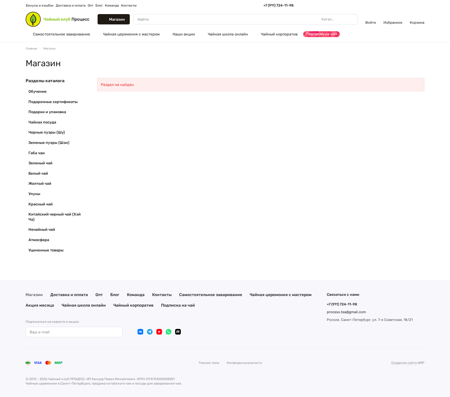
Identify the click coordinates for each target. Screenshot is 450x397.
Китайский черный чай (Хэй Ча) (54, 217)
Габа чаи (36, 153)
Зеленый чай (40, 163)
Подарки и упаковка (47, 112)
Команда (136, 294)
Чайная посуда (42, 122)
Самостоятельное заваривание (210, 294)
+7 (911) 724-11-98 (278, 5)
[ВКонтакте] (140, 332)
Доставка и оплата (69, 294)
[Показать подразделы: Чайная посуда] (81, 122)
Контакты (162, 294)
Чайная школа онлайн (84, 305)
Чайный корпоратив (133, 305)
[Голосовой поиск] (343, 19)
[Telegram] (150, 332)
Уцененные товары (45, 250)
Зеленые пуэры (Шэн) (48, 142)
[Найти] (352, 19)
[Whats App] (168, 332)
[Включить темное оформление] (422, 6)
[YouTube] (159, 332)
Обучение (37, 91)
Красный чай (40, 204)
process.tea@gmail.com (346, 312)
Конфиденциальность (244, 363)
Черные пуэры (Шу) (46, 132)
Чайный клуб (66, 19)
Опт (99, 294)
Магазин (34, 294)
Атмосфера (38, 240)
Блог (114, 294)
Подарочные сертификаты (53, 102)
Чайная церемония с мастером (281, 294)
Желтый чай (39, 183)
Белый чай (38, 173)
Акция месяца (40, 305)
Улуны (34, 194)
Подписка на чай (178, 305)
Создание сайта (404, 363)
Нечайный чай (41, 229)
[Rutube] (178, 332)
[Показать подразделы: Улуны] (81, 194)
